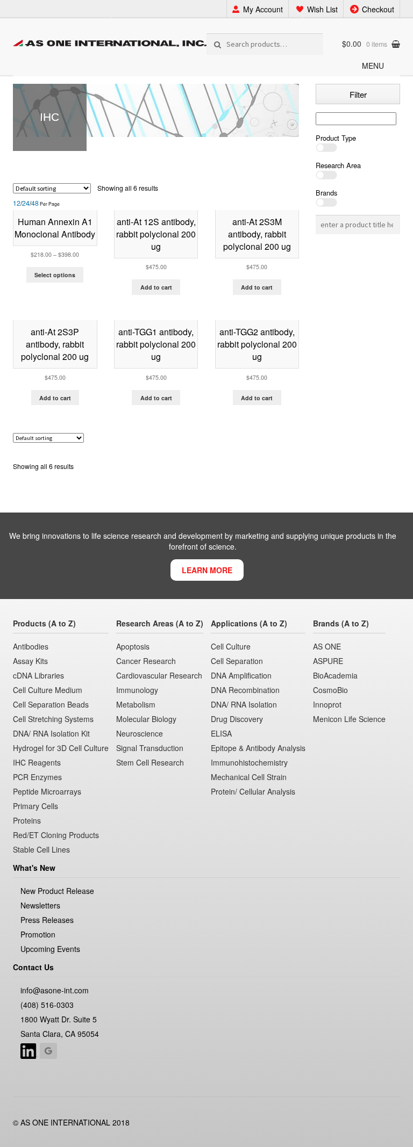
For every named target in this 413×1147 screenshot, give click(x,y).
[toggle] (358, 148)
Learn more (207, 570)
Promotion (37, 934)
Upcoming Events (50, 948)
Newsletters (40, 905)
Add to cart (156, 287)
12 (16, 203)
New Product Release (57, 890)
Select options (54, 275)
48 (35, 203)
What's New (34, 867)
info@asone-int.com (54, 990)
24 (26, 203)
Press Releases (47, 919)
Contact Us (33, 967)
